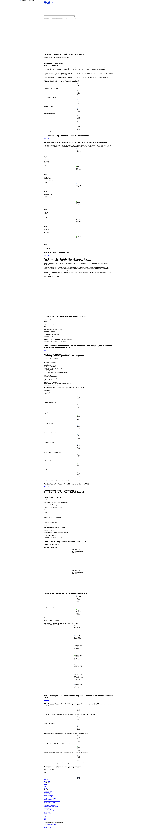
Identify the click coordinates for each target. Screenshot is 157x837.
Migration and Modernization (51, 796)
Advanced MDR (48, 808)
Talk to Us (46, 138)
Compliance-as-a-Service (50, 811)
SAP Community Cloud (50, 798)
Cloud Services (47, 794)
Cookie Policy (47, 827)
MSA (45, 815)
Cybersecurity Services (92, 2)
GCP (45, 786)
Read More (46, 350)
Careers (104, 2)
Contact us (109, 2)
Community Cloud (48, 791)
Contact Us (47, 781)
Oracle (45, 788)
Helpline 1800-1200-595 (50, 824)
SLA (45, 816)
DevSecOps (47, 812)
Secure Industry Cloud (57, 18)
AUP (45, 818)
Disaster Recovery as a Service (52, 801)
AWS (45, 785)
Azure (45, 784)
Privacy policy (47, 813)
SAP (79, 2)
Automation (47, 803)
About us (100, 2)
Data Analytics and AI (49, 802)
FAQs (45, 819)
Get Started (47, 60)
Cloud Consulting (48, 795)
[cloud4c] (48, 3)
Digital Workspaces (49, 799)
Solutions (66, 2)
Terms (45, 820)
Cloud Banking (47, 792)
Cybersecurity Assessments (51, 806)
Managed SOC (47, 809)
